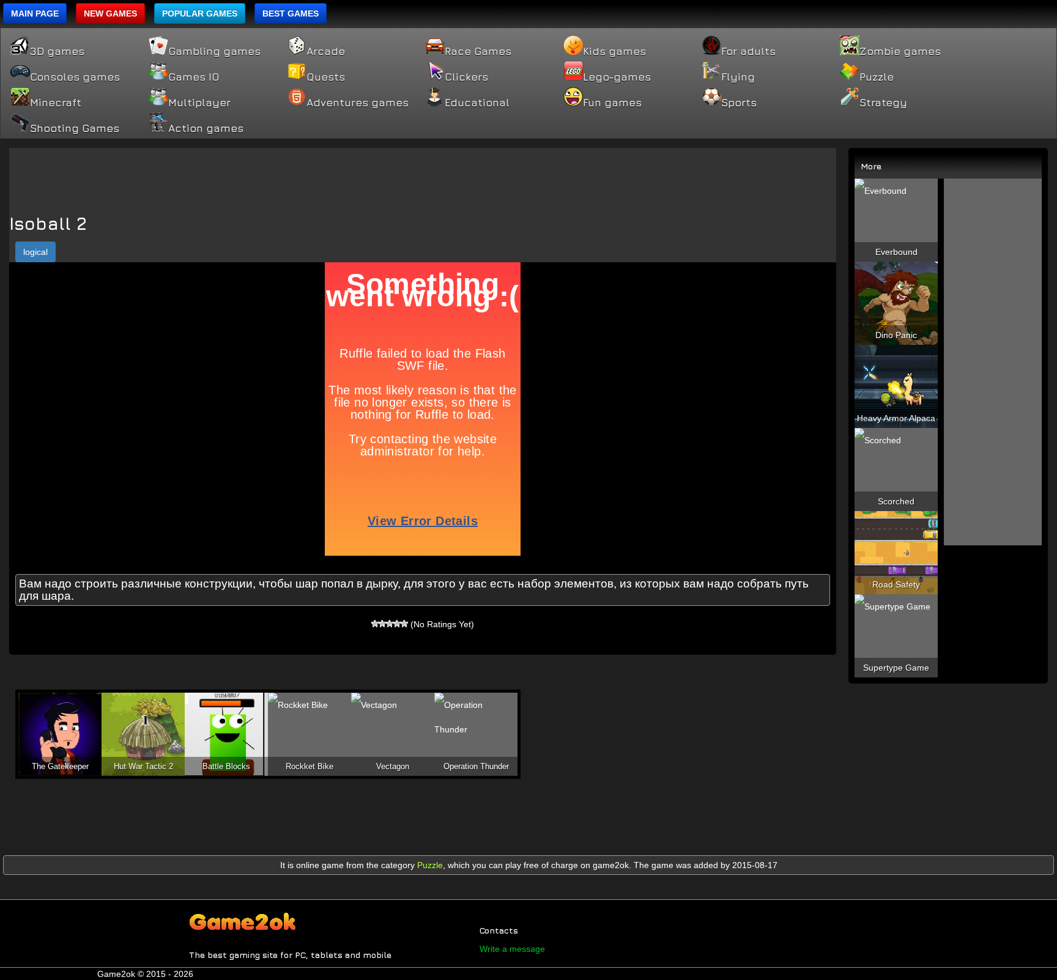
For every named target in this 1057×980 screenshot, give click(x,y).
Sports (739, 103)
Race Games (478, 51)
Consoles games (75, 77)
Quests (325, 77)
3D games (57, 51)
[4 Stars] (397, 623)
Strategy (883, 103)
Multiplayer (199, 103)
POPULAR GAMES (199, 13)
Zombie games (900, 51)
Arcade (325, 51)
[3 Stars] (389, 623)
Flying (738, 77)
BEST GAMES (290, 13)
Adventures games (357, 103)
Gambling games (214, 51)
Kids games (614, 51)
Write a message (512, 949)
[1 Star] (375, 623)
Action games (205, 128)
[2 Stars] (382, 623)
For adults (748, 51)
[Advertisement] (422, 175)
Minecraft (55, 103)
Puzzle (876, 77)
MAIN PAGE (35, 13)
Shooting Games (74, 128)
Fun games (612, 103)
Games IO (193, 77)
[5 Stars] (404, 623)
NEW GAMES (110, 13)
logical (35, 252)
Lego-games (617, 77)
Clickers (466, 77)
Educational (477, 103)
